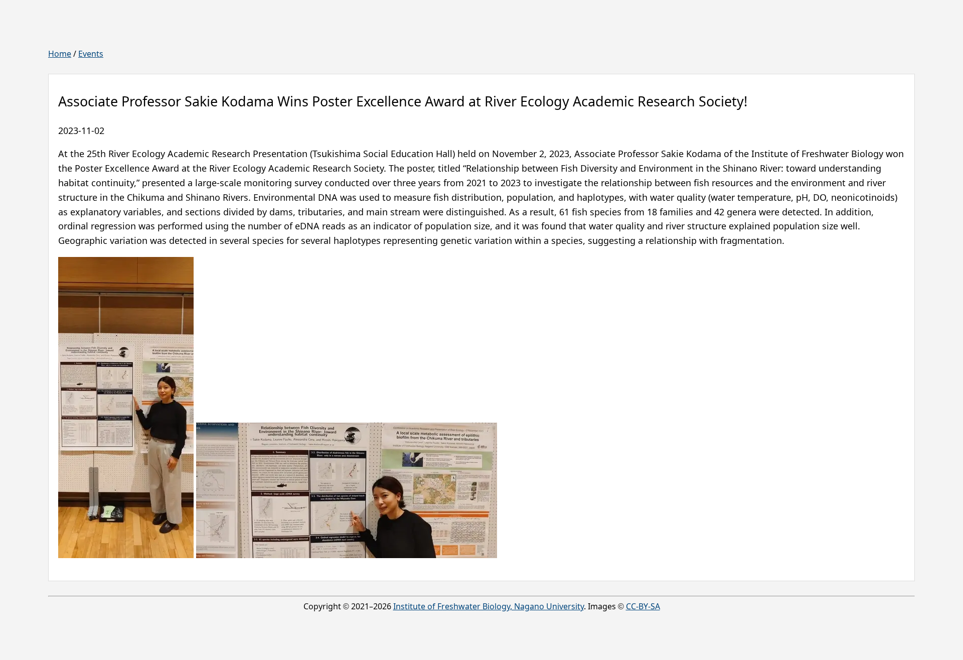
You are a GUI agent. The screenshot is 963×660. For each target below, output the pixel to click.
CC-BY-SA (643, 606)
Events (90, 53)
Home (59, 53)
